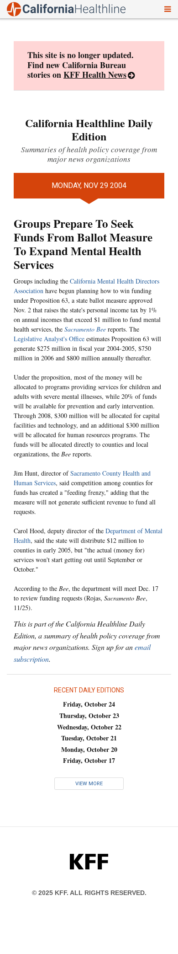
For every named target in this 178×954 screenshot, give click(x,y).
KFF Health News (94, 74)
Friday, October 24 (89, 704)
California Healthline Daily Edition (89, 129)
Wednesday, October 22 (89, 727)
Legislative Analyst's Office (49, 338)
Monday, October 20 (89, 749)
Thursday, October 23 (89, 715)
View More (89, 784)
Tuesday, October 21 (89, 738)
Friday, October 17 (89, 760)
